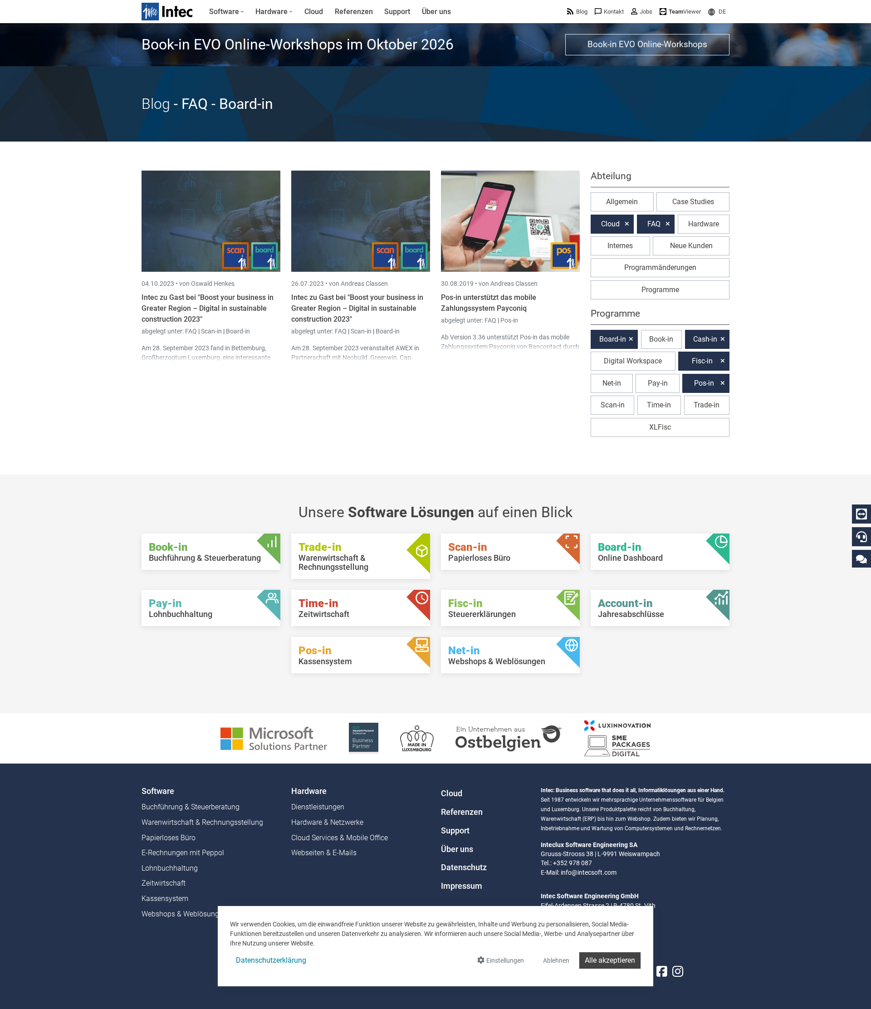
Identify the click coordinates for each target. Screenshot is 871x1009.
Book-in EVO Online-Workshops (647, 44)
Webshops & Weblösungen (184, 914)
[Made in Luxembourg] (417, 738)
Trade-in (706, 405)
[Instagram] (677, 972)
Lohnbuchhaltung (170, 868)
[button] (717, 11)
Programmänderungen (660, 267)
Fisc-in (702, 361)
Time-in (659, 405)
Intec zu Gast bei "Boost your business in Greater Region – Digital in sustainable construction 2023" (208, 308)
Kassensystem (165, 898)
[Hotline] (861, 536)
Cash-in (705, 339)
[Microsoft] (273, 738)
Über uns (457, 849)
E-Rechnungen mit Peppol (183, 852)
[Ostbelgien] (509, 738)
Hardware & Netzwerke (327, 822)
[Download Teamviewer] (861, 514)
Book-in (661, 339)
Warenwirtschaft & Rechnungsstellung (202, 822)
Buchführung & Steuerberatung (191, 807)
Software (158, 791)
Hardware (703, 224)
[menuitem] (226, 12)
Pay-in (658, 383)
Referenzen (462, 812)
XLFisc (660, 427)
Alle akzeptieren (610, 960)
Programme (660, 289)
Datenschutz (464, 867)
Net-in (611, 383)
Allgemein (622, 201)
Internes (620, 245)
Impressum (461, 886)
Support (455, 830)
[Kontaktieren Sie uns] (861, 559)
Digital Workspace (633, 361)
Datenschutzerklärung (271, 960)
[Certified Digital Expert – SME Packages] (617, 738)
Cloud (610, 224)
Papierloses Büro (169, 837)
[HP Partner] (363, 738)
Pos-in (509, 320)
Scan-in (211, 331)
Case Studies (693, 201)
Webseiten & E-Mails (324, 852)
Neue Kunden (691, 245)
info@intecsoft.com (589, 872)
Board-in (238, 331)
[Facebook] (661, 972)
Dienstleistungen (317, 807)
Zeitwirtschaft (164, 883)
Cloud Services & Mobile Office (339, 837)
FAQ (191, 331)
